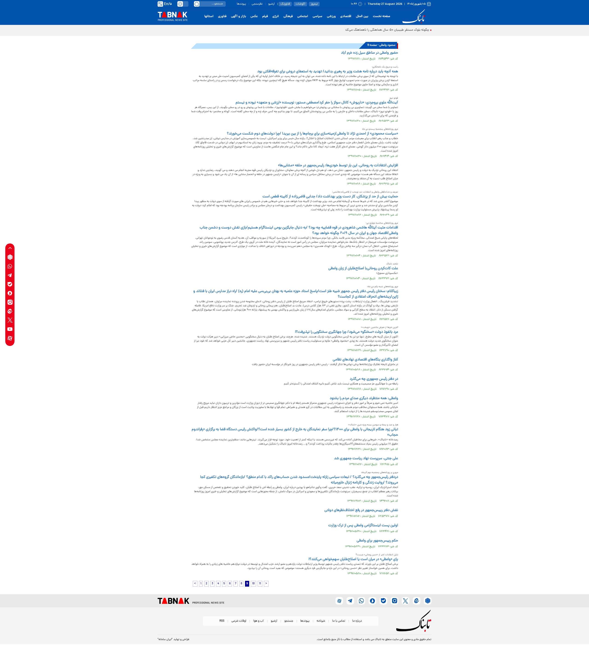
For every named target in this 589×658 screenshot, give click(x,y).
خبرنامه (321, 621)
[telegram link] (10, 275)
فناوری (222, 16)
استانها (209, 16)
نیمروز (314, 4)
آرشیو (271, 4)
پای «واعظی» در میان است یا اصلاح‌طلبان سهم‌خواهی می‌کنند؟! (353, 559)
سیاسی (317, 16)
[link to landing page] (414, 16)
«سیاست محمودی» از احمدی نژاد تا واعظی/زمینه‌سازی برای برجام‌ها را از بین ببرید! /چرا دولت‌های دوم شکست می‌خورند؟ (312, 134)
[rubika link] (10, 257)
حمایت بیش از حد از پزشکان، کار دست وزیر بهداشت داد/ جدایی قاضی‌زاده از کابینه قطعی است (330, 196)
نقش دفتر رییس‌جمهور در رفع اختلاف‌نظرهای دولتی (361, 510)
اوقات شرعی (238, 621)
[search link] (196, 4)
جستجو (288, 621)
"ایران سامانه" (165, 640)
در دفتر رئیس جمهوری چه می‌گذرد (374, 379)
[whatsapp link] (10, 266)
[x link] (10, 320)
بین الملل (362, 16)
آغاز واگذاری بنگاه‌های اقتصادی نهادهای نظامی (365, 360)
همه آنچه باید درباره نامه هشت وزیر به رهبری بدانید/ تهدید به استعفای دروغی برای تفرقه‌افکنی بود (327, 71)
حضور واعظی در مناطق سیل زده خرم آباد (369, 53)
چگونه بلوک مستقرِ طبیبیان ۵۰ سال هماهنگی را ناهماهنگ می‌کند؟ (386, 30)
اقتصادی (345, 16)
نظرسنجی (257, 4)
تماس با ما (338, 621)
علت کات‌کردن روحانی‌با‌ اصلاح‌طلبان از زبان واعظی (363, 268)
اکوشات (300, 4)
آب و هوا (258, 621)
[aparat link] (10, 338)
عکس (254, 16)
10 (253, 584)
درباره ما (357, 621)
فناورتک (285, 4)
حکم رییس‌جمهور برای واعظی (377, 541)
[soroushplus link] (10, 293)
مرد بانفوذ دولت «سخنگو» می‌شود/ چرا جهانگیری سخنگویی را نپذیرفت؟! (346, 332)
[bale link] (10, 284)
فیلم (265, 16)
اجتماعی (302, 16)
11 (260, 584)
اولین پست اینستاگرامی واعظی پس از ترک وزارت (363, 525)
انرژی (275, 16)
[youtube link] (10, 329)
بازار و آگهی (238, 16)
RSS (221, 621)
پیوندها (241, 4)
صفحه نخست (381, 16)
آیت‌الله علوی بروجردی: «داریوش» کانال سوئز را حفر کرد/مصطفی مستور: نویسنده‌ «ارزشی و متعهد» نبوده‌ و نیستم (317, 102)
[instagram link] (10, 302)
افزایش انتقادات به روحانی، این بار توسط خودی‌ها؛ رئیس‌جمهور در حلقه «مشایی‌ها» (338, 165)
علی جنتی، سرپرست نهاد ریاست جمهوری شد (366, 458)
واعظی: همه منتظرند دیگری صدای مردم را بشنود (364, 398)
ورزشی (331, 16)
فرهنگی (288, 16)
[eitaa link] (10, 311)
